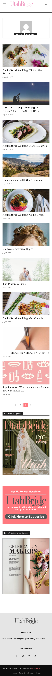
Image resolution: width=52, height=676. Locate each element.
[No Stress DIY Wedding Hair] (26, 234)
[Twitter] (35, 655)
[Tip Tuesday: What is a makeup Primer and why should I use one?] (26, 372)
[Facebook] (16, 655)
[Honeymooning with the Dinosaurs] (26, 165)
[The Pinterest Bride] (26, 269)
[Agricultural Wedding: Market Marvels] (26, 131)
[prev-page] (15, 405)
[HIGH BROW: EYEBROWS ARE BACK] (26, 338)
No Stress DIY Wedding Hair (20, 249)
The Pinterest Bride (14, 284)
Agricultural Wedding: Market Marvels (25, 146)
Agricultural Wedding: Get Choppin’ (23, 318)
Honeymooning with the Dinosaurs (22, 180)
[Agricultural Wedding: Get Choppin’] (26, 303)
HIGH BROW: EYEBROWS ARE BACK (26, 353)
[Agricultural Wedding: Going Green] (26, 200)
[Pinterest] (29, 655)
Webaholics (40, 638)
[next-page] (36, 405)
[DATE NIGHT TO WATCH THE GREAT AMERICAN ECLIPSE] (26, 93)
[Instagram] (22, 655)
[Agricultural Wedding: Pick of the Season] (26, 55)
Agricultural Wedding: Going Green (23, 215)
